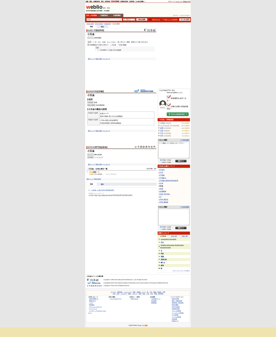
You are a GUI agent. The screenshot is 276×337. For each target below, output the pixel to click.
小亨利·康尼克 (163, 199)
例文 (102, 26)
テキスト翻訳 (162, 140)
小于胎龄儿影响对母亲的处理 (168, 180)
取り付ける (142, 42)
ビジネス (113, 292)
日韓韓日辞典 (124, 1)
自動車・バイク (141, 292)
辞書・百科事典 (158, 293)
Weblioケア (175, 321)
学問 (164, 292)
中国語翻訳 (117, 15)
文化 (114, 293)
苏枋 (162, 253)
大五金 (114, 45)
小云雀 (161, 183)
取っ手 (120, 42)
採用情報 (153, 302)
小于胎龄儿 (162, 178)
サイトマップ (93, 308)
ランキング (106, 59)
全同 (98, 105)
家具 (132, 42)
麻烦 (162, 265)
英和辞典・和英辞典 (177, 302)
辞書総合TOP (187, 1)
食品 (144, 293)
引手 (161, 133)
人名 (147, 293)
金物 (118, 50)
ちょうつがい (111, 42)
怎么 (162, 242)
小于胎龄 (162, 175)
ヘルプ (91, 302)
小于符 (161, 172)
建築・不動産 (157, 292)
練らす (163, 262)
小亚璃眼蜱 (162, 191)
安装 (112, 123)
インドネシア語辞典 (177, 313)
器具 (101, 116)
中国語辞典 (107, 24)
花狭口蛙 (164, 259)
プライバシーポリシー (95, 307)
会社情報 (153, 300)
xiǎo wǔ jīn (98, 154)
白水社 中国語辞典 (95, 30)
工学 (151, 292)
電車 (134, 292)
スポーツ (134, 293)
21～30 (184, 236)
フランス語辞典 (176, 311)
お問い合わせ (134, 298)
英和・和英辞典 (105, 1)
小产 (160, 197)
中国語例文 (104, 15)
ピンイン (90, 154)
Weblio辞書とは (93, 298)
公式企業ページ (155, 298)
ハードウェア (98, 157)
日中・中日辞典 (91, 15)
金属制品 (118, 123)
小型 (99, 45)
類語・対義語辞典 (94, 1)
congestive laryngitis (168, 239)
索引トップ (91, 59)
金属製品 (93, 45)
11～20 (174, 236)
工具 (104, 45)
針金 (104, 42)
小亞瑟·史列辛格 (164, 194)
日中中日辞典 (115, 1)
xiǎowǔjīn (97, 38)
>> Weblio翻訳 (184, 140)
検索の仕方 (92, 300)
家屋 (128, 42)
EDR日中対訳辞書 (95, 91)
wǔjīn (125, 45)
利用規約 (91, 304)
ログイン (178, 1)
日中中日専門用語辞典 (97, 147)
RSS (146, 325)
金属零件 (115, 120)
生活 (118, 293)
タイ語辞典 (175, 315)
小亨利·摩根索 (163, 202)
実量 (162, 256)
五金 (120, 45)
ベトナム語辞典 (176, 317)
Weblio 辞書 (90, 24)
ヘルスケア (124, 293)
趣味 (129, 293)
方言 (151, 293)
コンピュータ (128, 292)
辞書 (87, 1)
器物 (106, 116)
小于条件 (162, 170)
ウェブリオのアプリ (116, 298)
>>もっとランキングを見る (181, 271)
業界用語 (119, 292)
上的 (110, 120)
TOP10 (163, 236)
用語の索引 (99, 59)
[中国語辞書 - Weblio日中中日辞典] (94, 8)
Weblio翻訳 (175, 304)
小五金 (110, 50)
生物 (140, 293)
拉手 (161, 135)
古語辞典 (131, 1)
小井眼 (161, 189)
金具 (101, 113)
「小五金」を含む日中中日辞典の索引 (102, 190)
